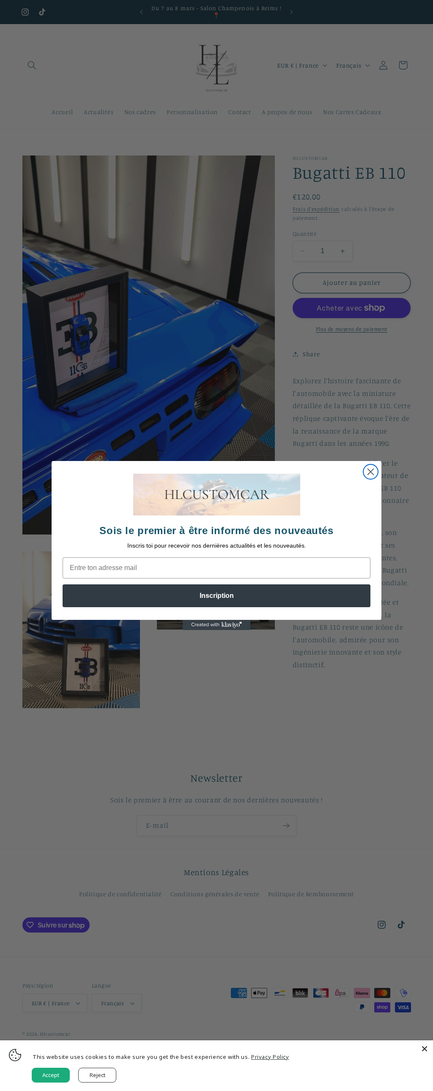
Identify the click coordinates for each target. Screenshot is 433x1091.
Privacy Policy (270, 1057)
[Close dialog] (370, 471)
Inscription (217, 595)
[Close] (424, 1049)
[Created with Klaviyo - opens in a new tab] (216, 625)
